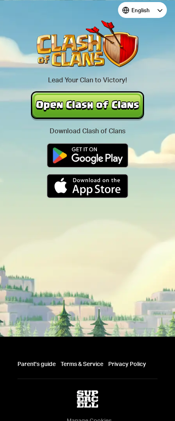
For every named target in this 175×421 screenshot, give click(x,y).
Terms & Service (82, 363)
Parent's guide (37, 363)
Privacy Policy (127, 363)
